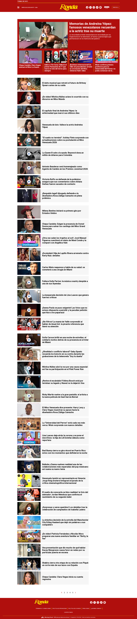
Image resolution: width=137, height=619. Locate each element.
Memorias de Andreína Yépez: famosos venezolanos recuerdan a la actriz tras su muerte (92, 27)
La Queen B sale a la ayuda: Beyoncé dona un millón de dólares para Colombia (63, 154)
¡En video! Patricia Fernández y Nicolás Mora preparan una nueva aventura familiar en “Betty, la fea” (65, 536)
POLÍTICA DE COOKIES (74, 608)
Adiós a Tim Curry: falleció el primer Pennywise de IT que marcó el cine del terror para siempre (55, 68)
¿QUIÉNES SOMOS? (96, 608)
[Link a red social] (91, 602)
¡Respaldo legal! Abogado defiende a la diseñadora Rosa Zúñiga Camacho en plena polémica (62, 195)
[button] (18, 7)
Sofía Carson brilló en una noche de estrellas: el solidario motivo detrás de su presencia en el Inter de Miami (65, 339)
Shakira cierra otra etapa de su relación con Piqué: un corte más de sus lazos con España (65, 564)
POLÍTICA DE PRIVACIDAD (60, 608)
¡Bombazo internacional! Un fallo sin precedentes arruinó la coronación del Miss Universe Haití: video (81, 68)
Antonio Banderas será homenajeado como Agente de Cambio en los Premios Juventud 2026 (65, 167)
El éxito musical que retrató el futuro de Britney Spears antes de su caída (64, 84)
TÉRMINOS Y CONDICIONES (43, 608)
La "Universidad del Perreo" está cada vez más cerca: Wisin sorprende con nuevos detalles (63, 424)
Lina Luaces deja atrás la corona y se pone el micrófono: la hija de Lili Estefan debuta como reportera (63, 437)
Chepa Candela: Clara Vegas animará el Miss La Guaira (30, 66)
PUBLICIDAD (86, 608)
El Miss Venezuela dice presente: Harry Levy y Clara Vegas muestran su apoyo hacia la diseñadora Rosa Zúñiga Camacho (63, 409)
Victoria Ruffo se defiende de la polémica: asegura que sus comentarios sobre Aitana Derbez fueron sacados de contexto (62, 181)
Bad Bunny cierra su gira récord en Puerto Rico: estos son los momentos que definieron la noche (64, 451)
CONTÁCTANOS (68, 612)
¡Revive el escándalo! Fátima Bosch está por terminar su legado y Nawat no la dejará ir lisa (63, 382)
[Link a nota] (43, 35)
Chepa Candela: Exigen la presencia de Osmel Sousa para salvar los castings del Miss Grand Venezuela (63, 226)
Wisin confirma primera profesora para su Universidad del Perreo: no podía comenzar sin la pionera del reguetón (105, 69)
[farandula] (68, 7)
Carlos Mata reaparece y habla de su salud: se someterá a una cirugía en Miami (63, 268)
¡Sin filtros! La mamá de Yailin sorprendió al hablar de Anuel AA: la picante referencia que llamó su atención (63, 324)
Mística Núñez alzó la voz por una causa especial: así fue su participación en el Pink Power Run (65, 368)
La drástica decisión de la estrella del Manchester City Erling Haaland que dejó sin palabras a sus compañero (65, 522)
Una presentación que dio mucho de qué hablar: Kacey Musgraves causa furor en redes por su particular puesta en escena (64, 550)
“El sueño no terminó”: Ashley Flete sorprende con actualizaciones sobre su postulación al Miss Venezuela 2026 (65, 140)
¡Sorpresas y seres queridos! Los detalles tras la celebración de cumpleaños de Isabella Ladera (64, 508)
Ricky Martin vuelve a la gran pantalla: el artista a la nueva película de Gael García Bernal (65, 395)
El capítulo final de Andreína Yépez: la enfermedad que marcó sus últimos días (60, 111)
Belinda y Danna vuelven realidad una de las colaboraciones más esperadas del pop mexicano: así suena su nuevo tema (65, 466)
